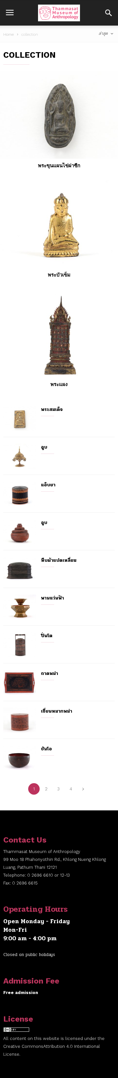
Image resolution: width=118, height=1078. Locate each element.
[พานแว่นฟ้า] (19, 607)
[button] (108, 12)
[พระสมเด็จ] (19, 418)
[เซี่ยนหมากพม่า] (19, 720)
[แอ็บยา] (19, 493)
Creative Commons (23, 1046)
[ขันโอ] (19, 757)
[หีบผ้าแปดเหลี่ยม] (19, 569)
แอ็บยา (48, 485)
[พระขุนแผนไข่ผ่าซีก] (59, 115)
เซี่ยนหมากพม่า (56, 711)
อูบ (44, 447)
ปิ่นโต (46, 636)
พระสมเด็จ (52, 409)
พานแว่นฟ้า (52, 598)
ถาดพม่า (49, 673)
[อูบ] (19, 456)
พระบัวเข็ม (59, 275)
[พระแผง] (59, 333)
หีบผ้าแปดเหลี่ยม (58, 560)
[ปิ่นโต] (19, 644)
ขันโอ (46, 749)
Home (8, 34)
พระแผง (59, 384)
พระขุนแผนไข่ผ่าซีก (59, 166)
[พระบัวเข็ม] (59, 224)
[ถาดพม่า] (19, 682)
